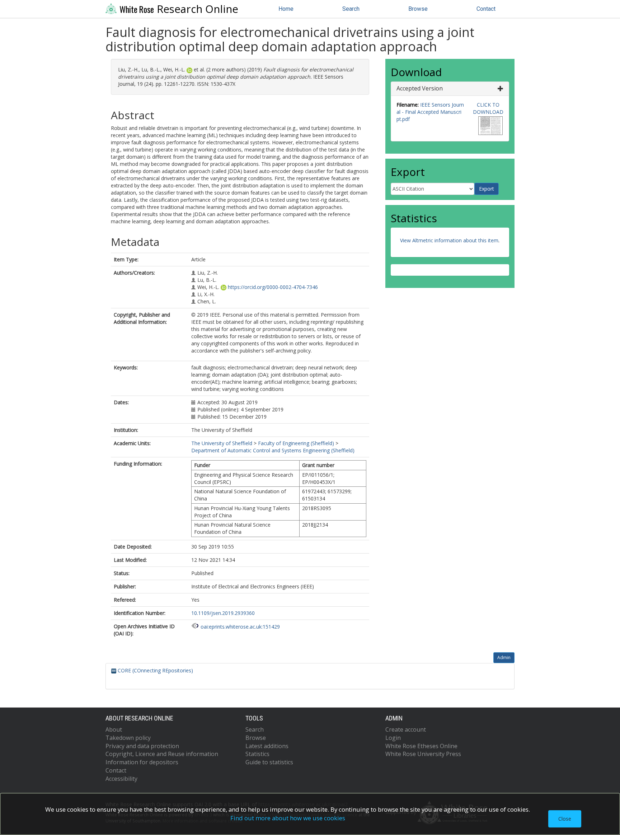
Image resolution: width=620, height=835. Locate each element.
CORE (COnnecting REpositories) (154, 670)
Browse (418, 8)
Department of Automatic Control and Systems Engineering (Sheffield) (272, 450)
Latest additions (266, 746)
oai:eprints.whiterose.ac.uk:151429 (240, 626)
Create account (405, 729)
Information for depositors (141, 762)
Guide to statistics (269, 762)
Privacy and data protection (142, 746)
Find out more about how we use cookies (287, 818)
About (113, 729)
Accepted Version (419, 88)
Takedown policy (128, 738)
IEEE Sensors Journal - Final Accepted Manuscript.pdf (430, 111)
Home (285, 8)
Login (393, 738)
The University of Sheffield (221, 443)
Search (351, 8)
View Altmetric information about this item (449, 240)
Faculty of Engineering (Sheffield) (296, 443)
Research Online (178, 9)
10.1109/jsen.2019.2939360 (223, 613)
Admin (504, 657)
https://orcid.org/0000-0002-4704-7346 (273, 287)
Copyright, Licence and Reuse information (161, 754)
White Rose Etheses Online (421, 746)
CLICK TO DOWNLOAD (488, 108)
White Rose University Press (423, 754)
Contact (485, 8)
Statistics (257, 754)
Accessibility (121, 779)
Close (564, 818)
